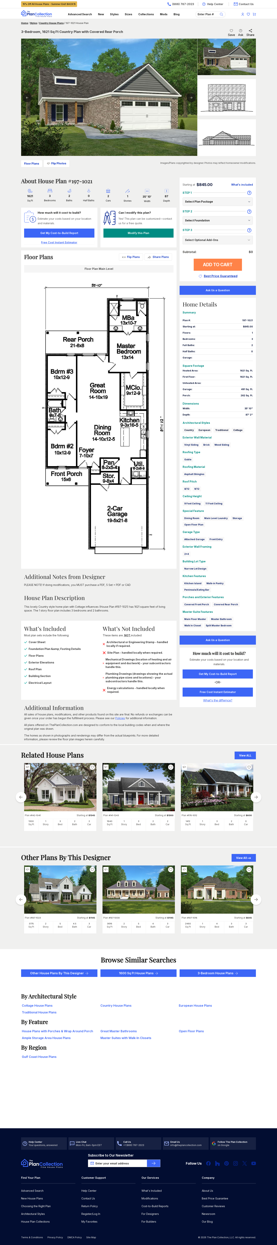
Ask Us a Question (218, 290)
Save (231, 35)
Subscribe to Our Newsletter (111, 1155)
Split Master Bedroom (219, 625)
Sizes (128, 14)
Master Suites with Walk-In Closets (125, 1038)
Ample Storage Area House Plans (46, 1038)
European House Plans (195, 1005)
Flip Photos (58, 163)
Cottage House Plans (37, 1005)
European (204, 430)
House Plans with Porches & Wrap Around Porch (57, 1031)
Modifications (150, 1198)
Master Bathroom (221, 619)
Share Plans (161, 256)
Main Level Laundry (216, 518)
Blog (177, 14)
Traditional (221, 430)
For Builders (149, 1221)
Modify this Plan (138, 233)
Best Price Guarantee (215, 1198)
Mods (164, 14)
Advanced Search (80, 14)
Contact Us (88, 1198)
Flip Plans (133, 256)
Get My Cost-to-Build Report (59, 233)
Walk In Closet (192, 625)
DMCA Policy (74, 1237)
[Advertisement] (139, 1099)
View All (241, 857)
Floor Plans (31, 163)
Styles (114, 14)
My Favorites (89, 1221)
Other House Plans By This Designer (57, 973)
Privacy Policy (55, 1237)
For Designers (150, 1213)
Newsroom (208, 1213)
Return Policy (89, 1206)
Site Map (91, 1237)
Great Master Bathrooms (118, 1031)
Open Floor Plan (193, 524)
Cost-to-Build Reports (155, 1206)
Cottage (238, 430)
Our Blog (207, 1221)
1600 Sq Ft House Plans (136, 973)
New (101, 14)
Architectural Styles (33, 1213)
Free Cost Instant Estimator (218, 692)
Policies (120, 718)
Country (189, 430)
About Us (207, 1190)
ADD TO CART (218, 264)
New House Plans (32, 1198)
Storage (237, 518)
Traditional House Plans (39, 1012)
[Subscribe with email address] (153, 1163)
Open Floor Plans (191, 1031)
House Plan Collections (35, 1221)
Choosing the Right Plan (36, 1206)
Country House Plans (51, 23)
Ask (240, 35)
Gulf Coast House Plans (39, 1057)
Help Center (88, 1190)
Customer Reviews (213, 1206)
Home (24, 23)
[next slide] (256, 797)
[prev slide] (20, 797)
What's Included (152, 1190)
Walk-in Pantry (214, 583)
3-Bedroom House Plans (215, 973)
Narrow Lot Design (195, 568)
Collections (146, 14)
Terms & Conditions (32, 1237)
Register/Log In (90, 1213)
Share (250, 35)
